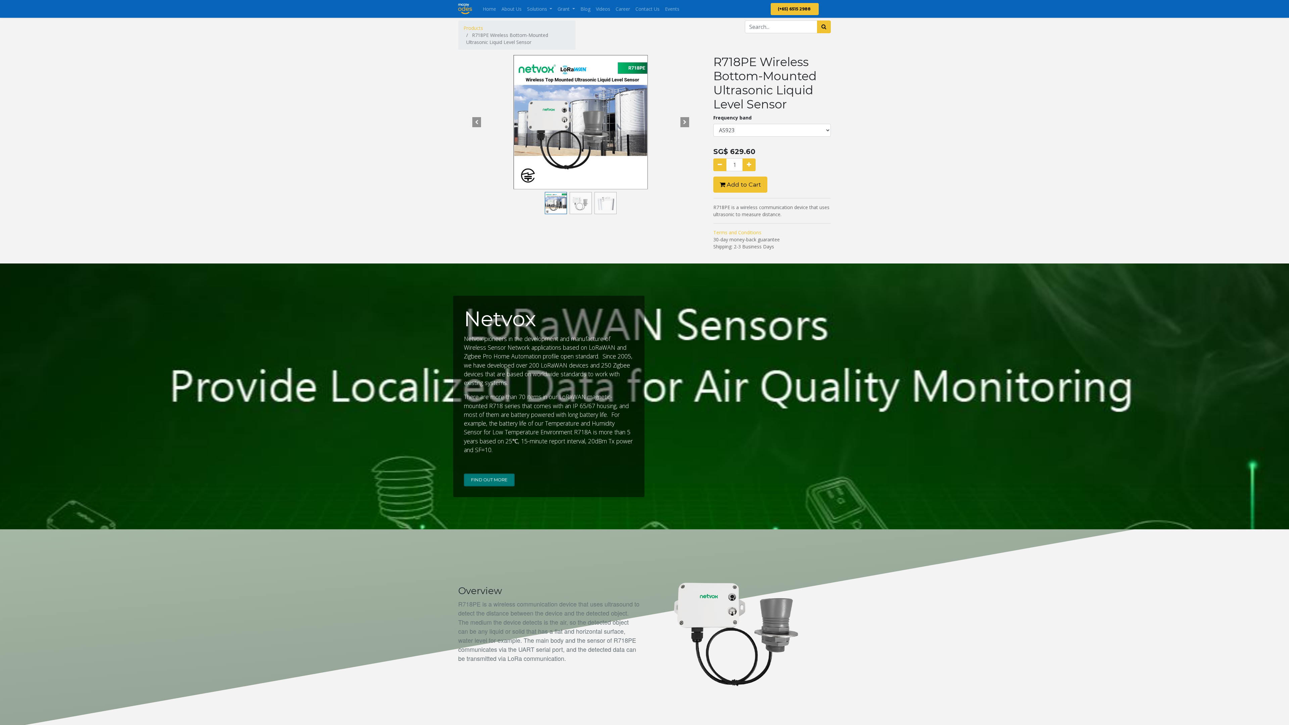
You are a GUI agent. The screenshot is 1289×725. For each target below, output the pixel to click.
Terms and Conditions (737, 232)
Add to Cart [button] (743, 184)
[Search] (824, 26)
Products (473, 28)
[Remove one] (719, 164)
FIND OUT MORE (489, 479)
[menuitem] (489, 9)
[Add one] (749, 164)
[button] (476, 122)
